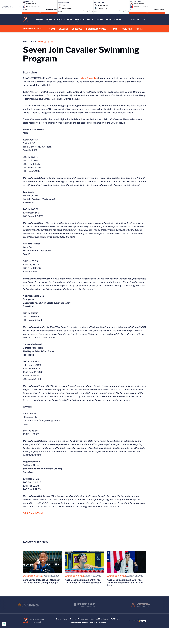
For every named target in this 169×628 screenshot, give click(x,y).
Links (39, 12)
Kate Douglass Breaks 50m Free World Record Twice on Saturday (83, 581)
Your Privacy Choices (79, 623)
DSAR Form (115, 619)
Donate (117, 19)
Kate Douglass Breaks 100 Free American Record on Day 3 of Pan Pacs (125, 582)
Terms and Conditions (99, 619)
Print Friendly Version (34, 513)
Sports (39, 19)
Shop (108, 19)
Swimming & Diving (32, 576)
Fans (69, 19)
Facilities (127, 29)
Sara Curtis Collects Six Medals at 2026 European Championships (41, 581)
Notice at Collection (98, 623)
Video (49, 19)
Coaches (63, 29)
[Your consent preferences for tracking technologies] (4, 624)
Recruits (88, 19)
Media (77, 19)
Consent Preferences (79, 619)
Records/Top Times (96, 29)
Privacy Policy (62, 619)
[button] (20, 7)
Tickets (99, 19)
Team (52, 29)
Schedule (77, 29)
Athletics (59, 19)
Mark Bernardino (89, 78)
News (114, 29)
